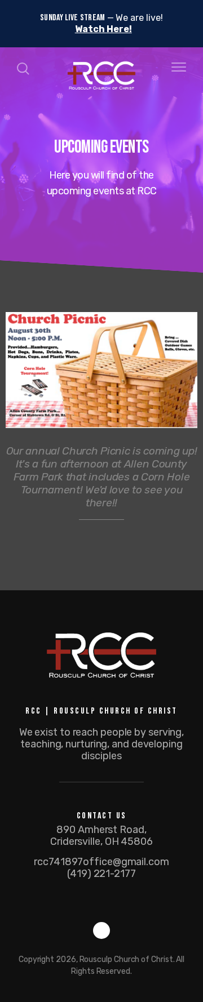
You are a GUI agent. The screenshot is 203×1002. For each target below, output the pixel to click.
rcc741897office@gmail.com (101, 862)
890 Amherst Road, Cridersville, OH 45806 (101, 835)
